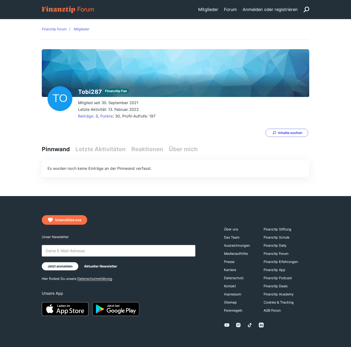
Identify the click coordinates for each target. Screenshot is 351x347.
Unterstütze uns (68, 220)
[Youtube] (227, 325)
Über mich (183, 149)
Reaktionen (147, 149)
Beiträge (85, 116)
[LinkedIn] (261, 325)
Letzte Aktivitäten (100, 149)
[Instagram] (238, 325)
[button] (287, 133)
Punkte (106, 116)
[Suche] (306, 10)
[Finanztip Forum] (68, 9)
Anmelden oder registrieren (270, 9)
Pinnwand (56, 149)
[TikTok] (250, 325)
